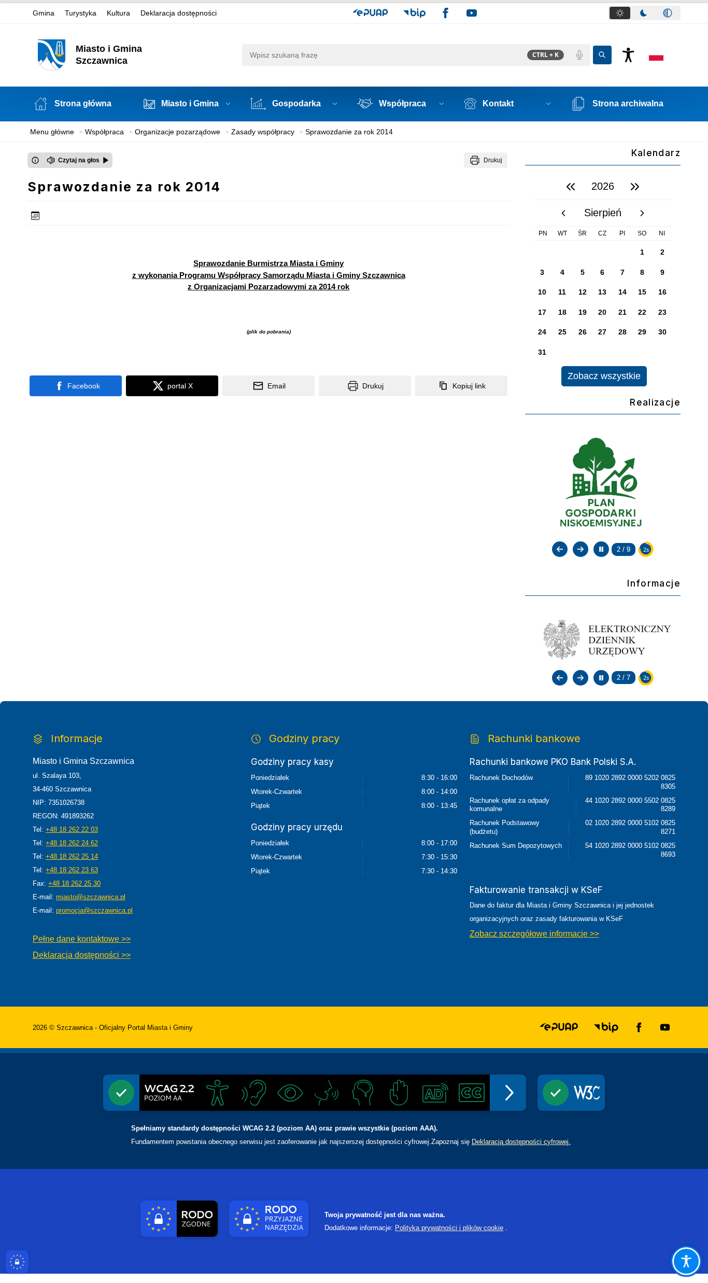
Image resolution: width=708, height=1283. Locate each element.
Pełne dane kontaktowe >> (82, 939)
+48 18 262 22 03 (72, 829)
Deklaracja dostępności (178, 13)
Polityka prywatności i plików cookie (449, 1228)
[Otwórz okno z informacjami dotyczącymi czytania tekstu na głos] (35, 160)
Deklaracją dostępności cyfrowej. (521, 1142)
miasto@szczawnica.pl (90, 897)
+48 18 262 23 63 (72, 870)
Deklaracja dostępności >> (82, 955)
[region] (603, 279)
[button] (370, 13)
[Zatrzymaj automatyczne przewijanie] (601, 549)
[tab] (620, 13)
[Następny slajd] (580, 549)
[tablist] (644, 13)
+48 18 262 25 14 (72, 856)
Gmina (43, 13)
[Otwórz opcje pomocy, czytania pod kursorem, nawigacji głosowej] (686, 1261)
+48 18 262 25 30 (74, 883)
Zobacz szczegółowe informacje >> (534, 933)
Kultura (118, 13)
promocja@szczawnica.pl (94, 910)
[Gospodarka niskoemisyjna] (602, 483)
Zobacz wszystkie (604, 376)
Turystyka (80, 13)
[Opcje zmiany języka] (656, 55)
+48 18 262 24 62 (72, 843)
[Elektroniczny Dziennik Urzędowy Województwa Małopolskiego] (602, 639)
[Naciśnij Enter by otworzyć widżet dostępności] (628, 55)
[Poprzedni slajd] (560, 549)
